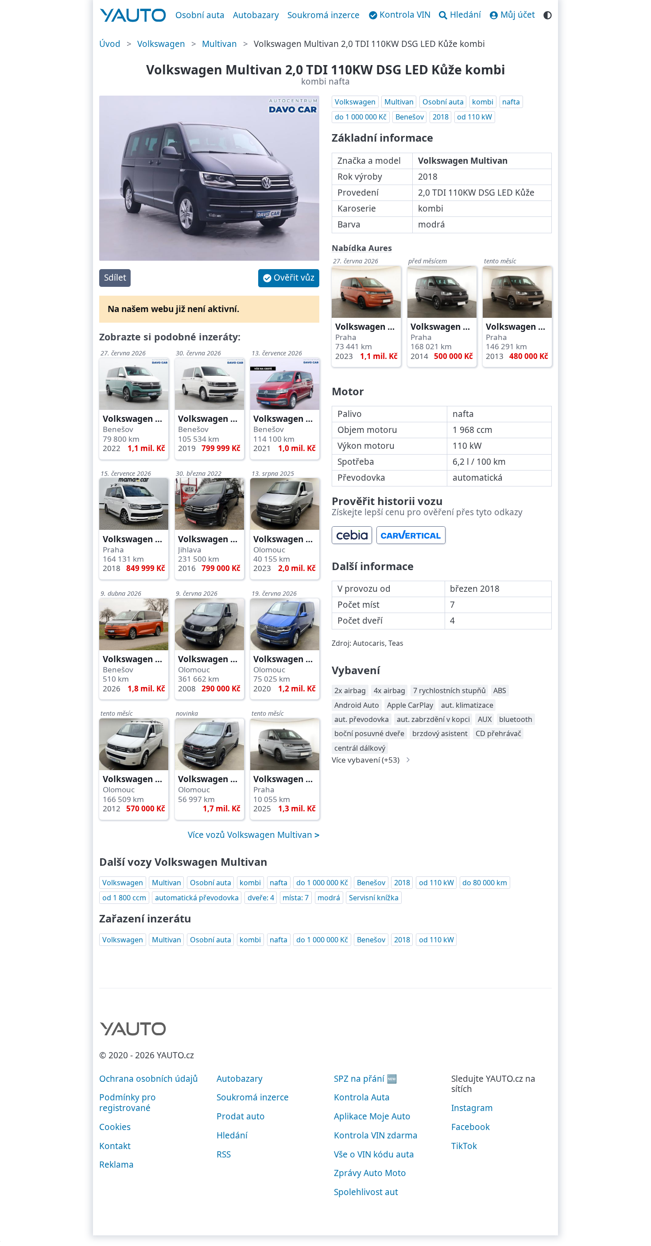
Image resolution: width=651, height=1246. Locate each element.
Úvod (109, 44)
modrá (329, 898)
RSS (224, 1154)
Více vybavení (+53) (365, 760)
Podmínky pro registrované (127, 1103)
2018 (441, 117)
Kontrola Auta (362, 1097)
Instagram (472, 1108)
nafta (511, 102)
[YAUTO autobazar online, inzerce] (133, 15)
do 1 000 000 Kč (361, 117)
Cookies (115, 1127)
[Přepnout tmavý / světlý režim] (547, 14)
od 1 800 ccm (124, 898)
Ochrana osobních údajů (148, 1078)
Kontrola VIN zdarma (376, 1135)
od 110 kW (474, 117)
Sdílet (115, 277)
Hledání (232, 1135)
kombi (482, 102)
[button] (288, 278)
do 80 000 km (484, 882)
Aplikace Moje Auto (372, 1116)
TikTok (464, 1146)
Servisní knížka (374, 898)
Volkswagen (161, 44)
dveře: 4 (261, 898)
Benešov (409, 117)
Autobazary (256, 15)
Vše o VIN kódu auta (374, 1154)
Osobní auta (200, 15)
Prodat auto (241, 1116)
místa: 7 (296, 898)
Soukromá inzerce (323, 15)
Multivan (219, 44)
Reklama (116, 1164)
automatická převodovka (197, 898)
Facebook (470, 1127)
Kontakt (115, 1146)
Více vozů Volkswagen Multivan (251, 835)
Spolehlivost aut (366, 1192)
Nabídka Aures (362, 248)
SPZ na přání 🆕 (365, 1078)
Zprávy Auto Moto (370, 1173)
